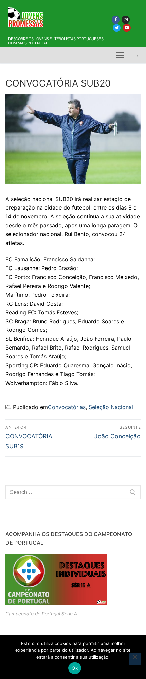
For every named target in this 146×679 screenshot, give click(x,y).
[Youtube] (126, 28)
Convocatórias (67, 407)
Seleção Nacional (111, 407)
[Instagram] (125, 20)
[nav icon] (120, 55)
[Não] (135, 659)
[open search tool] (137, 56)
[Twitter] (117, 28)
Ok (75, 668)
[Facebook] (116, 20)
